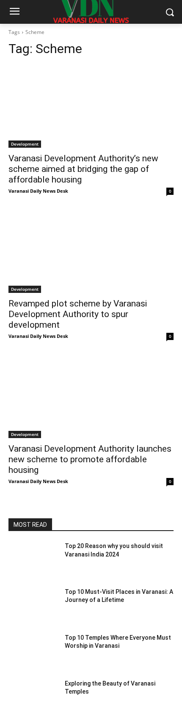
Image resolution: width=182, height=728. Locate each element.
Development (25, 144)
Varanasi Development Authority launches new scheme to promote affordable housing (89, 459)
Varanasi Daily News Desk (38, 191)
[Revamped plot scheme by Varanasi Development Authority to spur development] (91, 251)
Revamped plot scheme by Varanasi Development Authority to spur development (77, 314)
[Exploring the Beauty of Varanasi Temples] (33, 697)
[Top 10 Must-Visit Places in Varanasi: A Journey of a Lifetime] (33, 605)
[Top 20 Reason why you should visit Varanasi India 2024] (33, 559)
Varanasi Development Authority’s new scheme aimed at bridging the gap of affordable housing (83, 169)
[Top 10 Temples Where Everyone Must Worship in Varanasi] (33, 651)
